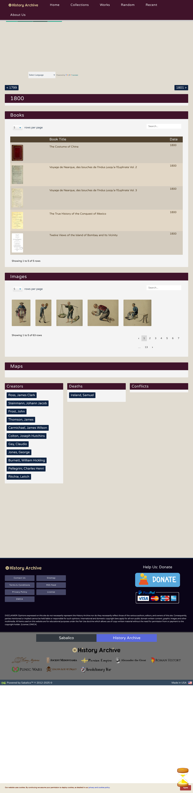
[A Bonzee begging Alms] (103, 313)
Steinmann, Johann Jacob (27, 403)
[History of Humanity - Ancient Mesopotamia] (61, 660)
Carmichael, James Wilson (27, 428)
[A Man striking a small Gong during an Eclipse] (43, 313)
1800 (173, 145)
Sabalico (66, 638)
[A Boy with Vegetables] (69, 313)
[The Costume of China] (18, 152)
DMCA (19, 599)
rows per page (33, 127)
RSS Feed (51, 585)
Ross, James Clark (21, 395)
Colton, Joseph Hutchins (26, 436)
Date (174, 139)
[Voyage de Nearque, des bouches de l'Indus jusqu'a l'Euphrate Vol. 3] (18, 197)
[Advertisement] (96, 46)
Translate (74, 75)
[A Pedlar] (21, 313)
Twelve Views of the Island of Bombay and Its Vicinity (83, 235)
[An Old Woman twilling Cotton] (137, 313)
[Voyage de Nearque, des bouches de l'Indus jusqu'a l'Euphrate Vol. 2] (18, 174)
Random (128, 5)
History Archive (126, 638)
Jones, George (19, 452)
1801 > (181, 88)
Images (18, 276)
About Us (18, 15)
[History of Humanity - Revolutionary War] (96, 669)
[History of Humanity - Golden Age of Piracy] (61, 669)
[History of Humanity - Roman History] (166, 660)
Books (17, 115)
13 (146, 347)
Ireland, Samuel (82, 395)
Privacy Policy (19, 592)
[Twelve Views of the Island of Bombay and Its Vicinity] (18, 242)
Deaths (76, 386)
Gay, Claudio (17, 444)
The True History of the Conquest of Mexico (77, 213)
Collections (80, 5)
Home (55, 5)
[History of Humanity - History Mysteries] (27, 660)
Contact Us (19, 578)
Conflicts (140, 386)
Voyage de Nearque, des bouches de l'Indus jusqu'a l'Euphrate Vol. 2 (93, 167)
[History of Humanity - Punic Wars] (27, 669)
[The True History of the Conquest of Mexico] (18, 220)
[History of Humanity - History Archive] (96, 650)
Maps (16, 366)
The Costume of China (63, 146)
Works (105, 5)
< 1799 (11, 88)
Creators (15, 386)
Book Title (57, 139)
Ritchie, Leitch (18, 477)
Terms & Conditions (19, 585)
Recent (151, 5)
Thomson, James (20, 419)
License (51, 592)
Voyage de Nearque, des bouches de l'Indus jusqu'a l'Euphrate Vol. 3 (93, 190)
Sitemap (51, 578)
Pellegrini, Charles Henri (26, 468)
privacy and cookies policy (99, 787)
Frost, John (16, 411)
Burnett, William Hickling (26, 460)
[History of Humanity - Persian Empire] (96, 660)
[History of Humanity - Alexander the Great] (131, 660)
